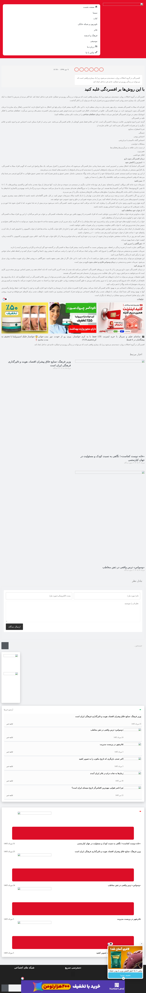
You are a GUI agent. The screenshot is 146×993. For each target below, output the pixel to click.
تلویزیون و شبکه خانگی (87, 24)
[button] (101, 69)
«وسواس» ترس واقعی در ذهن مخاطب (124, 567)
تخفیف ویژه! (125, 975)
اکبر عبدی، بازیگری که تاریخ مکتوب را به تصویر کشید (101, 759)
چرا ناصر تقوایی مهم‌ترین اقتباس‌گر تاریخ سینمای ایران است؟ (97, 788)
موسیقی (93, 41)
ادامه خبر (9, 724)
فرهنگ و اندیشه (90, 35)
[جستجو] (5, 645)
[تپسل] (22, 978)
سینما (95, 13)
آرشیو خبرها (8, 710)
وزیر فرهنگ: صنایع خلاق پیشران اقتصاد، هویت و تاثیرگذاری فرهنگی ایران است (108, 716)
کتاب (95, 18)
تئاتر (95, 30)
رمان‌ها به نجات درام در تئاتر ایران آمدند (106, 773)
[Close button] (141, 943)
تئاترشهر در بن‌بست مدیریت (111, 744)
